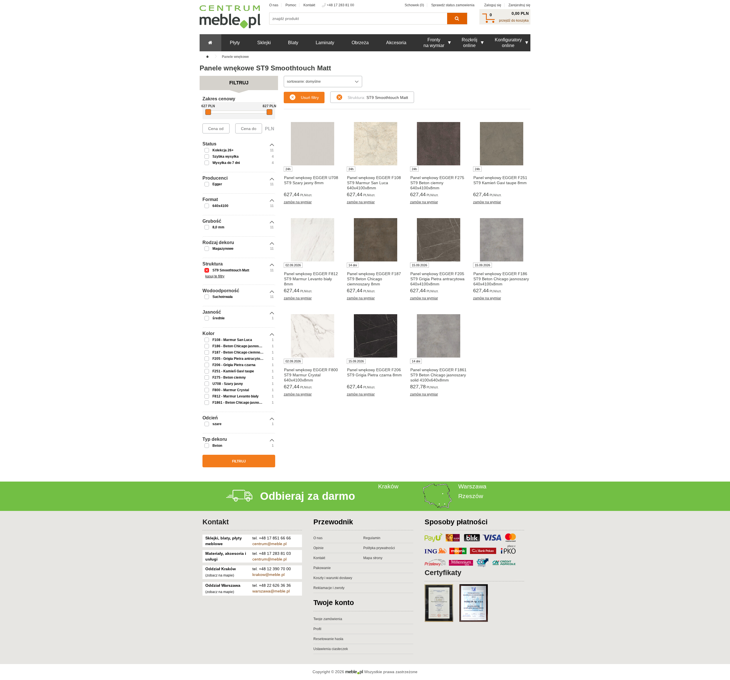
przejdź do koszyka (514, 21)
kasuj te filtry (214, 276)
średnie (218, 318)
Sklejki (264, 42)
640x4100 (220, 206)
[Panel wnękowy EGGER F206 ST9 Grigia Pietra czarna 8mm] (375, 336)
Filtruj (239, 461)
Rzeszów (470, 496)
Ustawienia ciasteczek (330, 649)
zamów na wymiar (298, 202)
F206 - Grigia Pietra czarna (234, 365)
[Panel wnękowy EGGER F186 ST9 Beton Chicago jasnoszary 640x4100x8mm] (501, 239)
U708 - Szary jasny (227, 384)
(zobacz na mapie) (219, 575)
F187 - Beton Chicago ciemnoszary (240, 352)
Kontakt (309, 5)
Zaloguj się (492, 5)
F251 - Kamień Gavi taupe (233, 371)
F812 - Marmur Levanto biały (235, 396)
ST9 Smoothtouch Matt (230, 270)
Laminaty (325, 42)
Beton (217, 446)
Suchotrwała (222, 297)
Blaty (293, 42)
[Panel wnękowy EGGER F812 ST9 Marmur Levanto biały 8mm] (312, 239)
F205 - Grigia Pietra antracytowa (238, 359)
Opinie (318, 548)
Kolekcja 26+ (223, 150)
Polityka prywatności (379, 548)
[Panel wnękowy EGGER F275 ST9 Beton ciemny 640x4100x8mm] (438, 143)
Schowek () (414, 5)
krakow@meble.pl (268, 574)
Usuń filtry (310, 97)
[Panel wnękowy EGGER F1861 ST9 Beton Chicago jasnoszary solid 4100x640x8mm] (438, 336)
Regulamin (371, 538)
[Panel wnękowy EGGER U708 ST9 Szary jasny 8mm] (312, 143)
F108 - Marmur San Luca (232, 340)
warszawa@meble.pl (271, 591)
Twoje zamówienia (327, 619)
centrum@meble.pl (269, 543)
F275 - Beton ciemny (229, 377)
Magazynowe (223, 249)
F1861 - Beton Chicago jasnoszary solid (244, 403)
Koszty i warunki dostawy (332, 578)
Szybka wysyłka (225, 157)
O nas (273, 5)
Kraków (388, 486)
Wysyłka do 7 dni (226, 163)
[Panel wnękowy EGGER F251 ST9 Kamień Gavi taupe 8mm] (501, 143)
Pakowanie (322, 568)
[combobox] (323, 81)
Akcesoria (396, 42)
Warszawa (472, 486)
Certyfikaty (443, 573)
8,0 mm (218, 227)
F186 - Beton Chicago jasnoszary (239, 346)
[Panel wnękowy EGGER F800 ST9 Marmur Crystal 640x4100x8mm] (312, 336)
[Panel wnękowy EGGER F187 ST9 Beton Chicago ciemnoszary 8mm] (375, 239)
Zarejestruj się (519, 5)
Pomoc (290, 5)
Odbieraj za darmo (307, 496)
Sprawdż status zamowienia (452, 5)
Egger (217, 184)
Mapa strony (372, 558)
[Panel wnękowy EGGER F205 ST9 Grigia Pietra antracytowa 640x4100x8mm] (438, 239)
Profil (317, 629)
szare (217, 424)
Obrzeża (360, 42)
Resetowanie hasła (328, 639)
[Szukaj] (457, 18)
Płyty (235, 42)
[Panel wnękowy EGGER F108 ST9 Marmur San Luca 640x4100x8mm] (375, 143)
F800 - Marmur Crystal (230, 390)
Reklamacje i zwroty (328, 588)
